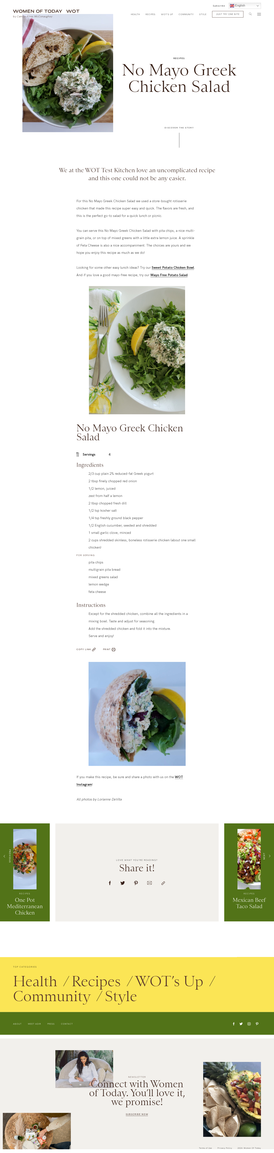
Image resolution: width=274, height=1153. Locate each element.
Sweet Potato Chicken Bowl (173, 270)
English (239, 5)
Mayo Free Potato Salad (169, 278)
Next (264, 859)
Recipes (150, 14)
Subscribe (219, 5)
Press (51, 1027)
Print (107, 652)
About (17, 1027)
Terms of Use (205, 1148)
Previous (9, 859)
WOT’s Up (167, 14)
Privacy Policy (225, 1148)
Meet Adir (34, 1027)
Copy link (83, 652)
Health (135, 14)
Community (186, 14)
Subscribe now (137, 1114)
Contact (67, 1027)
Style (203, 14)
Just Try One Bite (228, 14)
